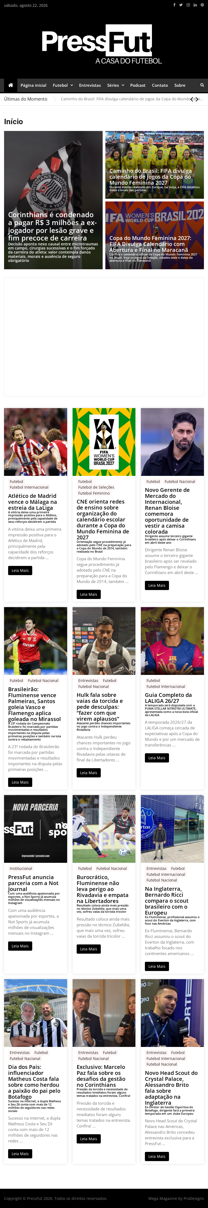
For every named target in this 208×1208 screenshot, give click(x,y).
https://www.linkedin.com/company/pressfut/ (195, 5)
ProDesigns (194, 1198)
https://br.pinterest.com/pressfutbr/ (202, 5)
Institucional (21, 868)
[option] (132, 98)
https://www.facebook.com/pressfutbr (174, 5)
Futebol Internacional (29, 487)
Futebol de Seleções (96, 487)
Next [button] (197, 99)
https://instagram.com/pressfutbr (188, 5)
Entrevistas (90, 85)
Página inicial (33, 85)
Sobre (180, 85)
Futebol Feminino (94, 493)
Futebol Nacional (180, 481)
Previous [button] (191, 99)
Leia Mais (20, 570)
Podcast (137, 85)
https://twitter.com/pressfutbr (181, 5)
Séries (113, 85)
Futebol (60, 85)
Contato (160, 85)
